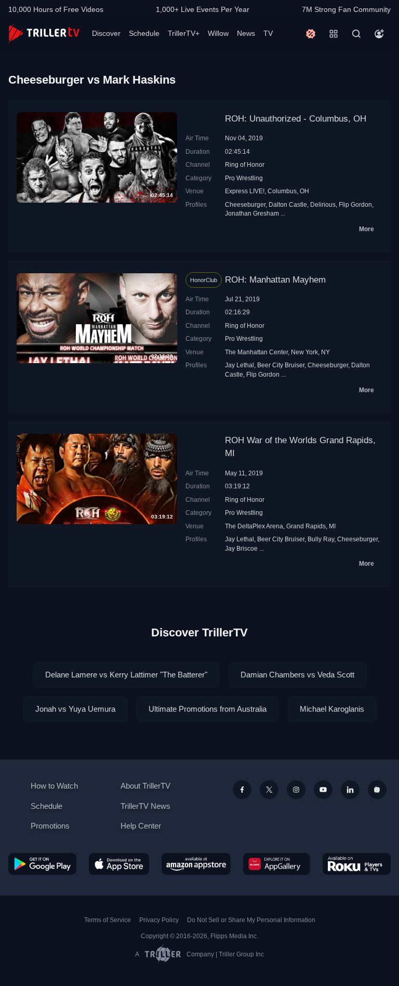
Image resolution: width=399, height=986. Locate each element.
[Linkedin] (350, 789)
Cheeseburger (245, 204)
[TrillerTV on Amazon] (196, 864)
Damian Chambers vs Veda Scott (297, 674)
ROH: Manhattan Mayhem (275, 280)
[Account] (379, 33)
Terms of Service (107, 920)
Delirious (323, 204)
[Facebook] (242, 789)
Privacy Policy (159, 920)
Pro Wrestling (244, 178)
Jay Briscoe (241, 548)
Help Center (141, 825)
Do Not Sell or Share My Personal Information (251, 920)
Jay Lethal (239, 365)
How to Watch (54, 785)
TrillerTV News (145, 806)
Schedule (144, 33)
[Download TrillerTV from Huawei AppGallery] (276, 864)
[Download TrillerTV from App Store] (119, 864)
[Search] (356, 33)
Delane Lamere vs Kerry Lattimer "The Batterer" (126, 674)
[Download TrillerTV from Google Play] (42, 864)
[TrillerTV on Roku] (357, 864)
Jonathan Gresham (252, 213)
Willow (218, 33)
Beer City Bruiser (280, 365)
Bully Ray (321, 539)
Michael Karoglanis (332, 708)
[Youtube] (323, 789)
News (246, 33)
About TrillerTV (145, 785)
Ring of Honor (244, 164)
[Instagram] (296, 789)
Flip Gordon (355, 204)
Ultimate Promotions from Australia (208, 708)
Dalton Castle (288, 204)
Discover (106, 33)
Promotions (50, 825)
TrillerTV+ (184, 33)
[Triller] (377, 789)
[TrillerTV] (43, 33)
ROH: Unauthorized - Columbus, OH (295, 119)
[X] (269, 789)
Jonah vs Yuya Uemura (75, 708)
